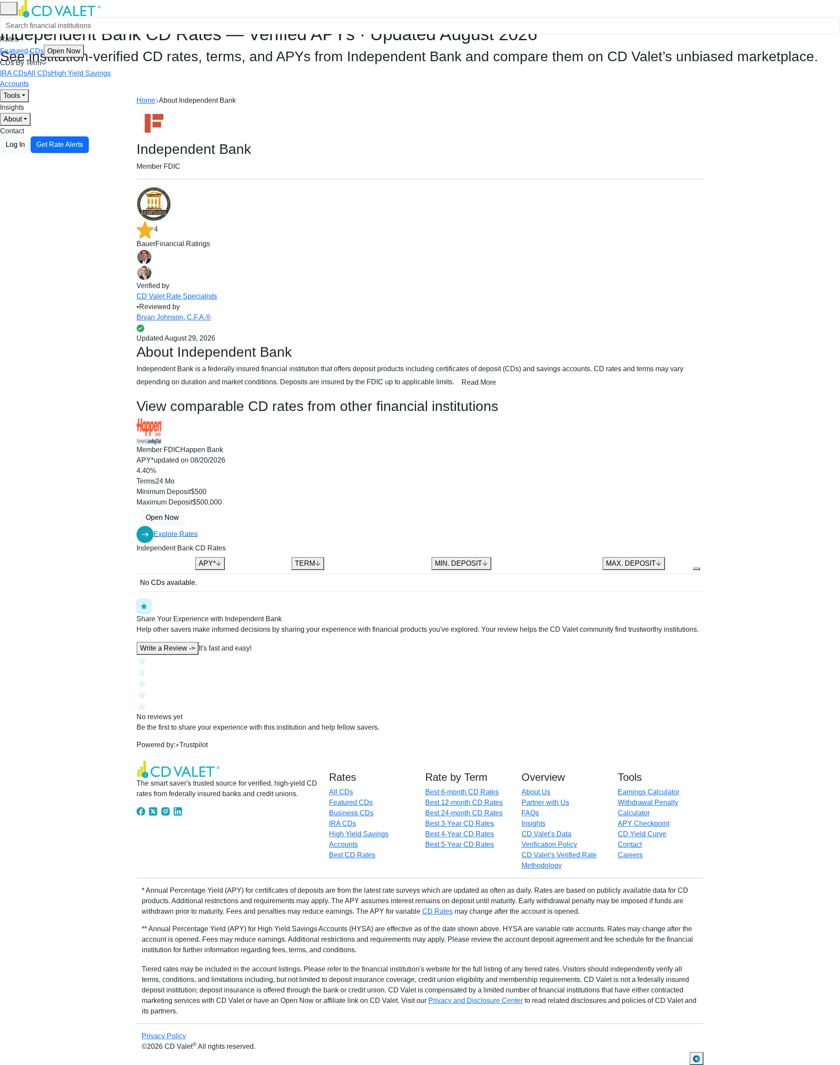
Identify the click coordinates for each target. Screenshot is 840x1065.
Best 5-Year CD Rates (459, 844)
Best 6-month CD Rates (462, 792)
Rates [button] (9, 39)
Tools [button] (12, 95)
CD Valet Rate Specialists (176, 296)
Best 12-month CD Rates (464, 802)
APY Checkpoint (643, 823)
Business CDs (351, 813)
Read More (479, 382)
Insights (12, 107)
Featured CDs (40, 51)
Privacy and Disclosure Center (475, 1000)
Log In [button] (15, 144)
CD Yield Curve (642, 834)
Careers (630, 855)
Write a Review (167, 648)
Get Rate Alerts (59, 144)
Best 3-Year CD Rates (459, 823)
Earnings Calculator (648, 792)
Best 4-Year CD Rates (459, 834)
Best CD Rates (352, 855)
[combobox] (420, 25)
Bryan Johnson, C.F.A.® (173, 317)
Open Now (63, 51)
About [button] (13, 119)
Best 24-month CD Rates (464, 813)
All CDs (39, 73)
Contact (12, 131)
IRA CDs (13, 73)
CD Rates (437, 911)
